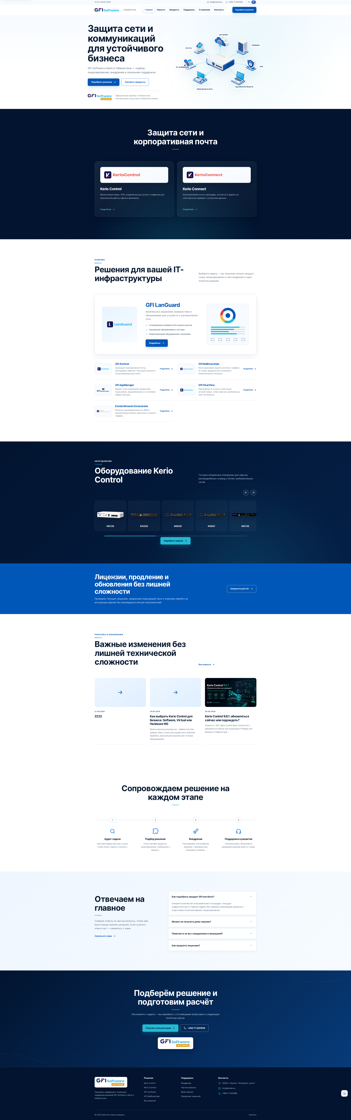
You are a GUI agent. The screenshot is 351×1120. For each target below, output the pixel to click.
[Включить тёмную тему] (344, 1093)
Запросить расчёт (239, 588)
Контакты (219, 10)
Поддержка (189, 10)
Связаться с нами (103, 936)
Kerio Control (149, 1083)
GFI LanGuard (150, 1092)
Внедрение (186, 1083)
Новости (161, 10)
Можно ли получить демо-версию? (191, 921)
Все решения (150, 1101)
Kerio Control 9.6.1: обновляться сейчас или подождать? (227, 718)
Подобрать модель (173, 541)
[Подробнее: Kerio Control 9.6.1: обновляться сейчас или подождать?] (230, 692)
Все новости (205, 664)
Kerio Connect (150, 1088)
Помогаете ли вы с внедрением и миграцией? (197, 933)
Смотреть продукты (135, 82)
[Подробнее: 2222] (120, 692)
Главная (149, 10)
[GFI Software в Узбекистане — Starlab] (111, 1082)
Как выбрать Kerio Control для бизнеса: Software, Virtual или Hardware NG (171, 720)
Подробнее (105, 209)
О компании (204, 10)
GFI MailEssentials (152, 1096)
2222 (98, 716)
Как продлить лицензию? (186, 945)
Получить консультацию (158, 1028)
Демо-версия (187, 1092)
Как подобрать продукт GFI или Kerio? (193, 896)
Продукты (174, 10)
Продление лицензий (190, 1096)
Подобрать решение (244, 10)
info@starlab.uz (216, 2)
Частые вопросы (188, 1088)
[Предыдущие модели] (246, 492)
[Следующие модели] (253, 492)
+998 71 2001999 (236, 2)
